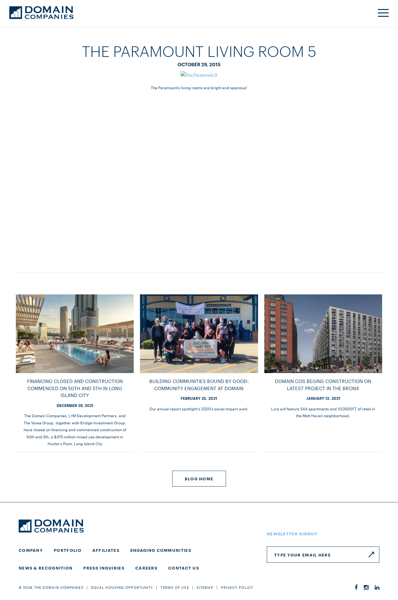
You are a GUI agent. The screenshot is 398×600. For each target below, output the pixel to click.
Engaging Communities (160, 550)
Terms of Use (174, 587)
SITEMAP (205, 587)
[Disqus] (199, 174)
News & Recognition (45, 567)
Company (31, 550)
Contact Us (183, 567)
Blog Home (199, 478)
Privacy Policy (237, 587)
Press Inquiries (103, 567)
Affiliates (105, 550)
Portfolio (67, 550)
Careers (146, 567)
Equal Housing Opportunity (122, 587)
